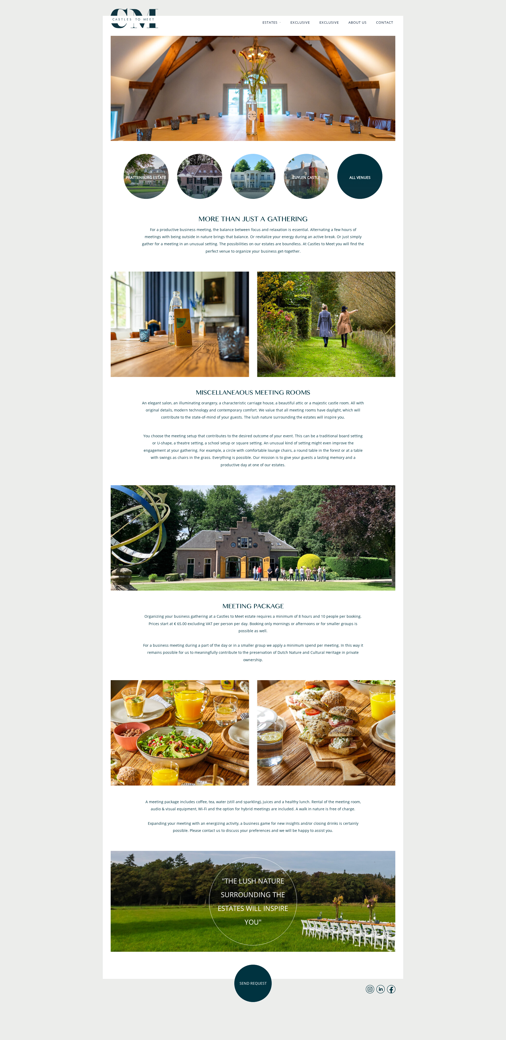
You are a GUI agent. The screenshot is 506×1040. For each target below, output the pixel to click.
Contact (384, 22)
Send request (253, 983)
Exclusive (300, 22)
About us (357, 22)
